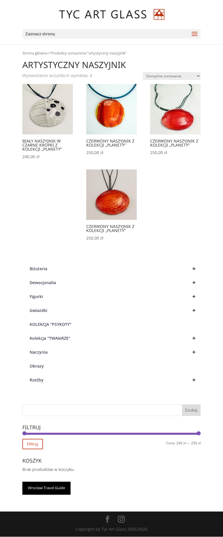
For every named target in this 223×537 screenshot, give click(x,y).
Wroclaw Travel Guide (46, 487)
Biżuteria (113, 269)
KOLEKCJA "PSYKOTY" (50, 324)
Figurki (113, 296)
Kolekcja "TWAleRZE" (113, 338)
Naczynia (113, 352)
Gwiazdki (113, 310)
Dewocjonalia (113, 282)
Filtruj (32, 444)
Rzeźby (113, 380)
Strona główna (34, 53)
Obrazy (37, 366)
